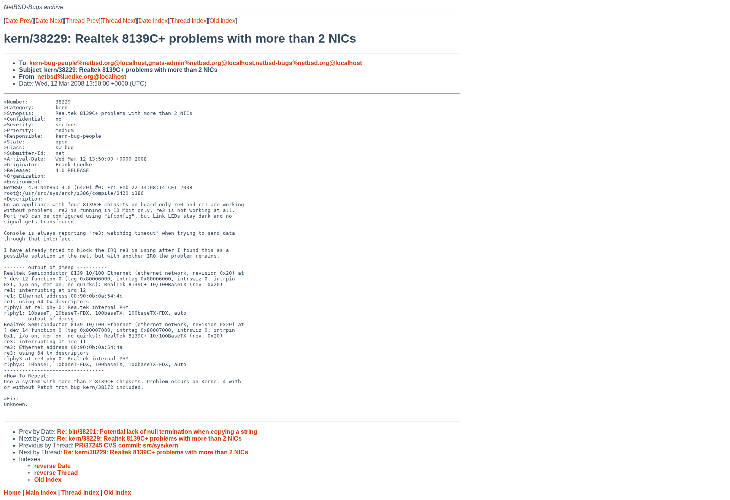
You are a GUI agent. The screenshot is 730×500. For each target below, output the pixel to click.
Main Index (41, 492)
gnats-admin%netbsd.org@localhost (201, 63)
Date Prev (18, 21)
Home (12, 492)
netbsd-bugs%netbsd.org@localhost (309, 63)
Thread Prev (82, 21)
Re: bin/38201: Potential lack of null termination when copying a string (157, 431)
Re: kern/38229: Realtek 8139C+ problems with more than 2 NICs (149, 438)
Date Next (48, 21)
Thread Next (118, 21)
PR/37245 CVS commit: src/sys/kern (126, 445)
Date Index (153, 21)
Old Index (222, 21)
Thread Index (188, 21)
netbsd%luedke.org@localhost (81, 76)
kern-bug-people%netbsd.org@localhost (88, 63)
